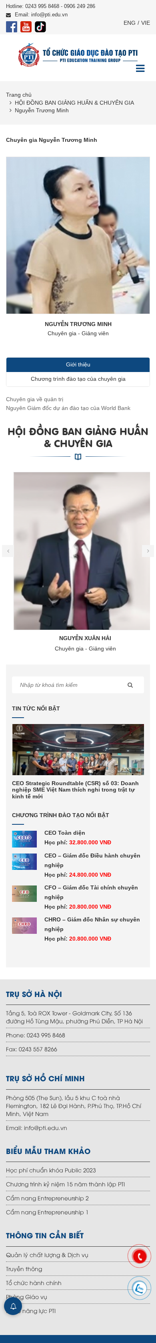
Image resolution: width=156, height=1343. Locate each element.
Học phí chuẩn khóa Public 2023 (51, 1170)
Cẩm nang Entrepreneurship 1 (47, 1212)
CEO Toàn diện (64, 833)
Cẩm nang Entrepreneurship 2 (47, 1198)
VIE (145, 23)
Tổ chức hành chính (34, 1282)
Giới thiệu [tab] (78, 364)
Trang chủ (19, 95)
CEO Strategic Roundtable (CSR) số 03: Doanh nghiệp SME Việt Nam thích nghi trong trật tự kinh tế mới (75, 790)
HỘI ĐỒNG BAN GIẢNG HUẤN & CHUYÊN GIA (74, 102)
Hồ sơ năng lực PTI (31, 1310)
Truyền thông (24, 1268)
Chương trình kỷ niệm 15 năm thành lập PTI (65, 1184)
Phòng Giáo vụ (26, 1296)
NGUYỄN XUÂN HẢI (78, 638)
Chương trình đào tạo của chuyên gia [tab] (78, 379)
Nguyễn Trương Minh (42, 110)
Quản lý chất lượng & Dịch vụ (47, 1254)
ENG (130, 23)
